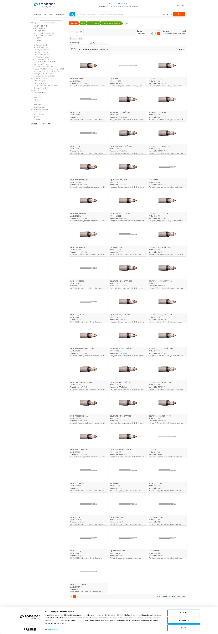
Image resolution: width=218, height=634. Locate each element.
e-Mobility (36, 90)
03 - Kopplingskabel (41, 52)
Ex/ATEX (36, 95)
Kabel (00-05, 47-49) (40, 26)
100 (174, 33)
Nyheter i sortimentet (40, 109)
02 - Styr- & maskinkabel (43, 50)
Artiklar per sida (161, 597)
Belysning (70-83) (39, 83)
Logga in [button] (180, 5)
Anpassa (182, 620)
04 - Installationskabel (42, 54)
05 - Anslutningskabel (42, 57)
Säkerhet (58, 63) (39, 81)
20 (166, 33)
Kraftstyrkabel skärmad (44, 35)
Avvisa (183, 628)
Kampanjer (37, 112)
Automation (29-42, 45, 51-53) (44, 76)
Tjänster (36, 116)
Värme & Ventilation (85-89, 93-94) (45, 85)
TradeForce (37, 105)
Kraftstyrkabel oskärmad (45, 33)
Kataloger (36, 119)
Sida (158, 31)
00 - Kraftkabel (40, 28)
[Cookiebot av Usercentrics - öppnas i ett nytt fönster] (30, 629)
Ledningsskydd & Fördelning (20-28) (46, 71)
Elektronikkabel (41, 45)
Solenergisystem (39, 93)
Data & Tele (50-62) (40, 78)
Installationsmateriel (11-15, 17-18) (45, 66)
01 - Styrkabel (40, 31)
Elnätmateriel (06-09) (40, 64)
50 (170, 33)
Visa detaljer (50, 629)
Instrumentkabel (42, 47)
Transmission (38, 97)
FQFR (39, 43)
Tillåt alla (183, 613)
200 (179, 33)
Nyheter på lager (39, 107)
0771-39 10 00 (122, 4)
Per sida (166, 31)
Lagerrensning (38, 114)
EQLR (39, 40)
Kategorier (35, 22)
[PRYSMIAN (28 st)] (73, 38)
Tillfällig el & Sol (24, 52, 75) (42, 74)
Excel (35, 102)
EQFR (39, 38)
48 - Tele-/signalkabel (42, 59)
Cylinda (36, 100)
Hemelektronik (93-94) (41, 88)
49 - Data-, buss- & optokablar (45, 62)
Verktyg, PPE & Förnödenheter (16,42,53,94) (48, 69)
